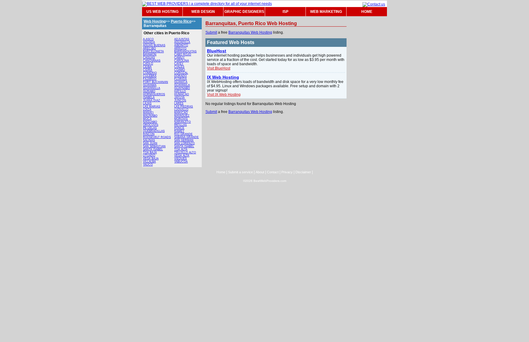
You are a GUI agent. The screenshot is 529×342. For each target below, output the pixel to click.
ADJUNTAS (181, 39)
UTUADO (149, 155)
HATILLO (180, 91)
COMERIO (150, 72)
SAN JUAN (150, 143)
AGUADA (149, 42)
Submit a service (240, 172)
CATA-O (148, 63)
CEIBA (147, 66)
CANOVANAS (151, 60)
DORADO (180, 75)
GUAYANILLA (151, 88)
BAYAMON (149, 54)
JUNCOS (180, 100)
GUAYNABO (182, 88)
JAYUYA (179, 97)
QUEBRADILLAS (154, 131)
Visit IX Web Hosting (224, 94)
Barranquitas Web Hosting (250, 32)
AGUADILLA (182, 42)
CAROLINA (181, 60)
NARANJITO (182, 121)
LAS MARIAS (151, 106)
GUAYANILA (182, 85)
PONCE (179, 128)
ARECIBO (149, 48)
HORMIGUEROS (154, 94)
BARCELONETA (153, 51)
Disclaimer (303, 172)
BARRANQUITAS (185, 51)
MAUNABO (150, 115)
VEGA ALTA (181, 155)
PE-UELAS (150, 128)
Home (220, 172)
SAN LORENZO (184, 143)
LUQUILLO (181, 109)
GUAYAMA (149, 85)
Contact (273, 172)
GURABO (149, 91)
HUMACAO (181, 94)
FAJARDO (149, 79)
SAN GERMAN (183, 140)
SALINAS (149, 140)
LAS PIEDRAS (183, 106)
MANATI (148, 112)
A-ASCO (148, 39)
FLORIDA (180, 79)
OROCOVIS (150, 124)
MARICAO (181, 112)
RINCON (149, 134)
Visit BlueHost (218, 68)
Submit (211, 32)
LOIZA (147, 109)
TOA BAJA (150, 152)
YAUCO (148, 164)
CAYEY (178, 63)
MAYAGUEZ (181, 115)
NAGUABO (150, 121)
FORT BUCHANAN (155, 82)
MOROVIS (181, 118)
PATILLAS (180, 124)
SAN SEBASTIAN (154, 146)
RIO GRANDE (183, 134)
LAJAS (147, 103)
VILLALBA (149, 161)
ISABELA (149, 97)
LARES (178, 103)
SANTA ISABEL (153, 149)
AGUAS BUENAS (154, 45)
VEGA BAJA (151, 158)
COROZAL (181, 72)
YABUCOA (181, 161)
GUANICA (180, 82)
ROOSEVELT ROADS (157, 137)
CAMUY (179, 57)
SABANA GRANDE (186, 137)
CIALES (179, 66)
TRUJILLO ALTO (185, 152)
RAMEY (179, 131)
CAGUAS (149, 57)
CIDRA (147, 69)
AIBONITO (181, 45)
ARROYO (180, 48)
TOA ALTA (180, 149)
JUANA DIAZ (151, 100)
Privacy (287, 172)
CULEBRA (149, 75)
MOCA (147, 118)
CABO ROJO (182, 54)
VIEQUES (180, 158)
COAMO (179, 69)
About (260, 172)
